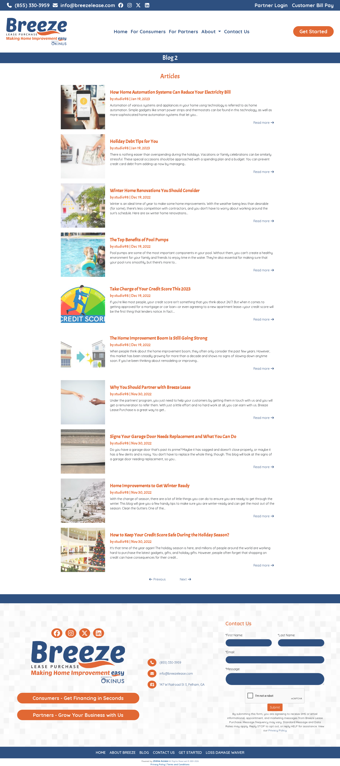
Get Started (313, 31)
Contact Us (236, 31)
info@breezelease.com (87, 5)
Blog (144, 752)
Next (184, 579)
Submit (275, 707)
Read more (261, 123)
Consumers (78, 698)
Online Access (160, 761)
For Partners (183, 31)
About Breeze (123, 752)
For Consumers (148, 31)
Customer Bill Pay (313, 5)
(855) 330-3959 (31, 5)
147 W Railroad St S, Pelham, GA (182, 685)
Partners (78, 715)
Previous (159, 579)
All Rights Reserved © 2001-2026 (184, 761)
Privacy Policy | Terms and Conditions (170, 764)
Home (121, 31)
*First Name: (234, 635)
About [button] (209, 31)
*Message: (232, 669)
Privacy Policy (277, 730)
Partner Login (271, 5)
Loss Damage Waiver (225, 752)
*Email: (230, 652)
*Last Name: (286, 635)
